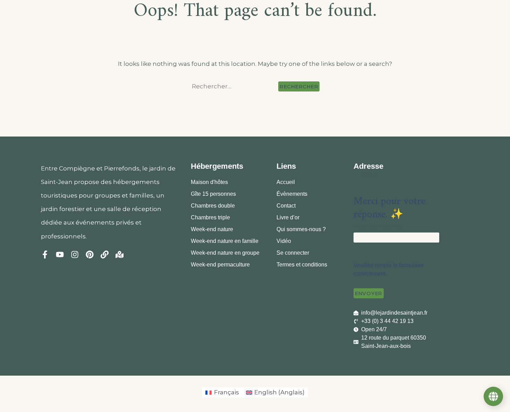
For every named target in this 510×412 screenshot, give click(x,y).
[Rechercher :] (233, 86)
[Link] (105, 254)
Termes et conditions (302, 265)
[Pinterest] (90, 254)
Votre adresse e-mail (378, 226)
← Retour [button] (365, 175)
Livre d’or (288, 217)
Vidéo (284, 241)
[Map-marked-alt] (120, 254)
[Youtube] (60, 254)
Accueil (286, 182)
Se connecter (293, 253)
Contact (286, 206)
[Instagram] (75, 254)
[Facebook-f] (45, 254)
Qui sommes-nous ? (301, 229)
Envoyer (368, 293)
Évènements (292, 194)
